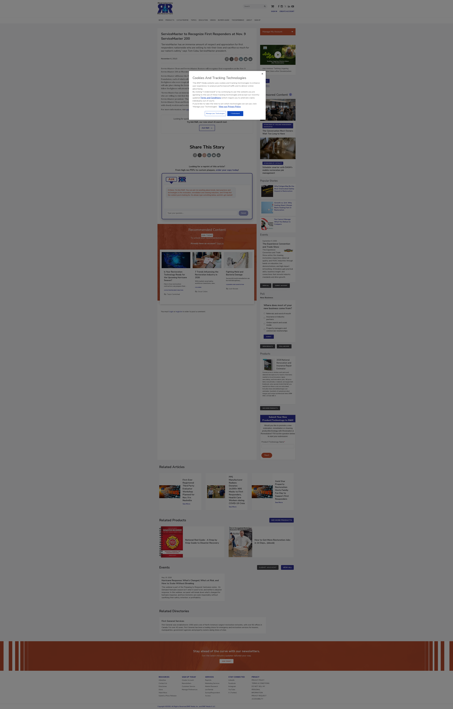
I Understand (235, 113)
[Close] (262, 73)
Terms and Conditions (210, 97)
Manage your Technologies (215, 113)
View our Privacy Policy (230, 106)
